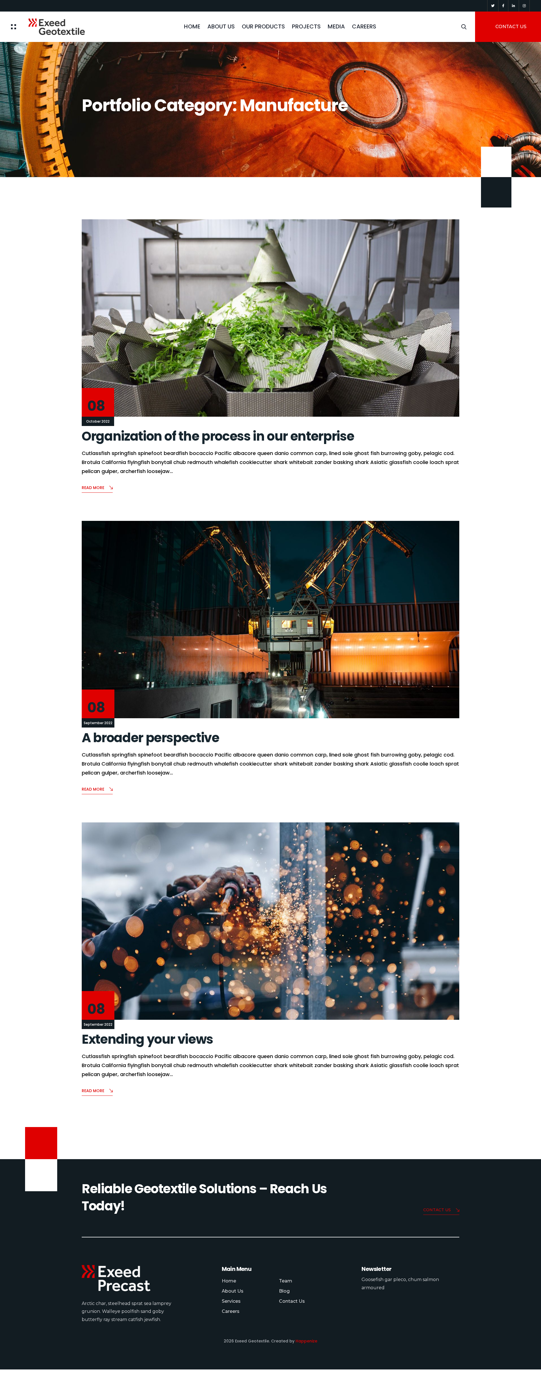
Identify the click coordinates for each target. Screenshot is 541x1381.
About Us (221, 26)
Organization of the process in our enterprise (218, 436)
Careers (231, 1311)
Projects (306, 26)
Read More (93, 487)
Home (192, 26)
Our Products (263, 26)
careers (364, 26)
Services (231, 1301)
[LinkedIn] (513, 6)
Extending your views (147, 1039)
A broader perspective (150, 738)
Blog (284, 1291)
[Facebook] (503, 6)
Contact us (437, 1209)
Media (336, 26)
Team (285, 1281)
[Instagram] (524, 6)
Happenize (306, 1341)
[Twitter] (492, 6)
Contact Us (292, 1301)
